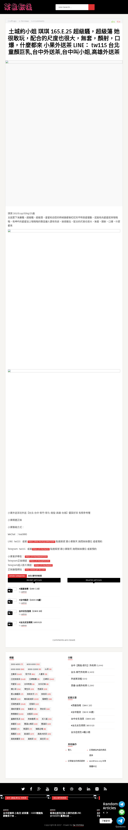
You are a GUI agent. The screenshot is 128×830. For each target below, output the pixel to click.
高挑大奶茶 (44, 734)
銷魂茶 (15, 729)
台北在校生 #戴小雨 (80, 732)
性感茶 (42, 689)
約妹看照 (33, 719)
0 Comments (38, 21)
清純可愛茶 (17, 709)
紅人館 (47, 719)
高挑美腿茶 (17, 739)
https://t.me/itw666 (43, 565)
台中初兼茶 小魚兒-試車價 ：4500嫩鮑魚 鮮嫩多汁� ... (23, 814)
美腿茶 (15, 724)
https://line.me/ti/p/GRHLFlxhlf (41, 542)
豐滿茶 (46, 724)
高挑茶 (32, 739)
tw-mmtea (78, 825)
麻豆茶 (44, 739)
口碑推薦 (34, 679)
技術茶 (46, 694)
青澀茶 (27, 729)
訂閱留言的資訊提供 (76, 761)
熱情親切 (17, 714)
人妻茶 (43, 674)
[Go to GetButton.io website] (121, 827)
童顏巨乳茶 (17, 719)
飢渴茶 (29, 734)
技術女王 (32, 694)
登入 (70, 750)
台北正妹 (43, 684)
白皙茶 (32, 714)
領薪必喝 (41, 729)
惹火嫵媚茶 (17, 694)
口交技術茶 (18, 679)
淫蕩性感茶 (18, 704)
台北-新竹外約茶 (35, 576)
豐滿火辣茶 (30, 724)
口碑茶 (48, 679)
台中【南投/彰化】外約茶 (83, 665)
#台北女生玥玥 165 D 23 (30, 622)
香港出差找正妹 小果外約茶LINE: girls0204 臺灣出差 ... (65, 814)
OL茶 (48, 669)
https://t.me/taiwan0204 (36, 557)
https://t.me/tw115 (41, 549)
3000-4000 (17, 664)
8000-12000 (34, 669)
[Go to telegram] (120, 821)
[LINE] (122, 812)
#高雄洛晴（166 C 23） (30, 589)
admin (24, 592)
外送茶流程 (76, 679)
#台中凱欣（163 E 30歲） (30, 600)
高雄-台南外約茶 (79, 685)
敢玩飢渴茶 (31, 699)
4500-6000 (33, 664)
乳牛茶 (30, 674)
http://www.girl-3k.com (35, 570)
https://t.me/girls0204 (39, 561)
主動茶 (16, 674)
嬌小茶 (16, 689)
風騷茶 (15, 734)
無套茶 (32, 709)
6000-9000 (17, 669)
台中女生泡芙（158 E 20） (31, 611)
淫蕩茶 (34, 704)
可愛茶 (15, 684)
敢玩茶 (15, 699)
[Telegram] (122, 804)
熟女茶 (45, 709)
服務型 (47, 699)
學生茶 (29, 689)
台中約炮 (29, 684)
